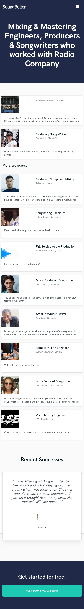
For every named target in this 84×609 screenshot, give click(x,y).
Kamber (42, 527)
